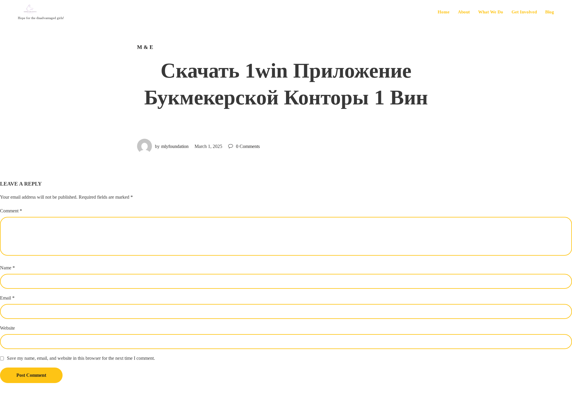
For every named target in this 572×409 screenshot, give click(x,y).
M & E (145, 47)
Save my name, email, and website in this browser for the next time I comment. (81, 358)
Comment (11, 210)
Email (7, 297)
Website (7, 328)
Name (7, 267)
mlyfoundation (175, 146)
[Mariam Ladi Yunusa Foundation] (41, 9)
